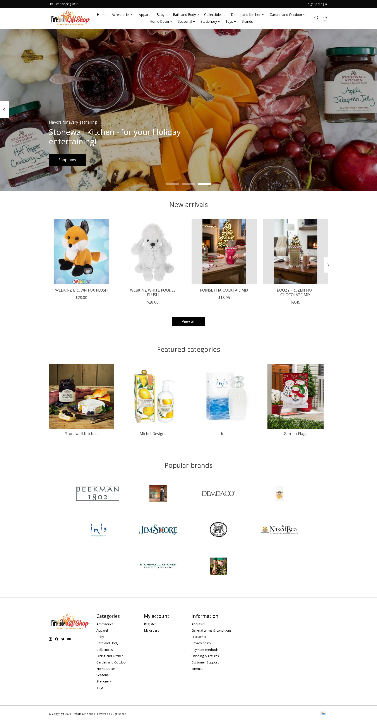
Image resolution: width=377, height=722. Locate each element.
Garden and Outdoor (111, 662)
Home (101, 14)
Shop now (67, 159)
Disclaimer (199, 636)
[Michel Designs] (219, 530)
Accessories (104, 624)
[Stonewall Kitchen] (158, 566)
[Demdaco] (219, 494)
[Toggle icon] (316, 18)
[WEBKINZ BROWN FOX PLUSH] (81, 251)
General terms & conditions (211, 630)
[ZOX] (219, 566)
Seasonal (102, 675)
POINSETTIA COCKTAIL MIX (224, 289)
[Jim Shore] (158, 530)
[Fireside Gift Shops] (70, 18)
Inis (224, 433)
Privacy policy (201, 643)
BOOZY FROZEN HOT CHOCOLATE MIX (295, 292)
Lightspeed (119, 714)
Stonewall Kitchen (81, 433)
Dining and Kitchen (109, 656)
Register (150, 624)
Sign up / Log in (317, 4)
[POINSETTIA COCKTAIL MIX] (224, 251)
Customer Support (205, 662)
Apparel (145, 14)
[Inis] (97, 530)
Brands (247, 21)
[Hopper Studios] (279, 494)
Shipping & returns (205, 656)
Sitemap (198, 668)
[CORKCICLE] (158, 494)
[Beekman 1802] (97, 494)
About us (198, 624)
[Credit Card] (323, 714)
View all (188, 321)
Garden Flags (295, 433)
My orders (151, 630)
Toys (100, 687)
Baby (100, 636)
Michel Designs (153, 433)
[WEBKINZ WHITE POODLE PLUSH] (152, 251)
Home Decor (105, 668)
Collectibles (104, 649)
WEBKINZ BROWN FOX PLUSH (81, 289)
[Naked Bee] (279, 530)
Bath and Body (107, 643)
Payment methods (205, 649)
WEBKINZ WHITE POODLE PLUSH (153, 292)
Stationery (103, 681)
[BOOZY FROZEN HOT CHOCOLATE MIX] (295, 251)
